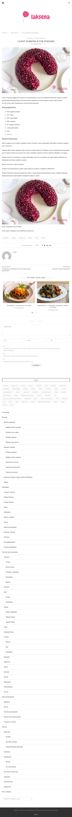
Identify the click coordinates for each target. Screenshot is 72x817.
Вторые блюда (9, 502)
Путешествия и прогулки (10, 552)
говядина (48, 389)
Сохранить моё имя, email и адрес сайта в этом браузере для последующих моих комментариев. (31, 349)
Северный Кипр (9, 632)
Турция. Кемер (10, 622)
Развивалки (7, 757)
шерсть (56, 401)
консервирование (46, 392)
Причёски (7, 752)
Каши (5, 507)
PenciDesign (54, 810)
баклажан (53, 385)
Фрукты (8, 582)
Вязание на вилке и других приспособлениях (18, 477)
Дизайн (8, 737)
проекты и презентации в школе (12, 398)
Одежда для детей (12, 442)
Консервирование (9, 542)
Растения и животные (11, 772)
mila (15, 252)
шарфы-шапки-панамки (44, 401)
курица (14, 238)
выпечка (25, 389)
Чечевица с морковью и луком (19, 305)
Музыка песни (8, 782)
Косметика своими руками (12, 717)
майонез (9, 134)
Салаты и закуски (40, 38)
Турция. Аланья (10, 617)
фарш (17, 401)
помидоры (48, 395)
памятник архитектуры (27, 395)
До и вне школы (11, 767)
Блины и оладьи (9, 517)
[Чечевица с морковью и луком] (19, 292)
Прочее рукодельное (10, 712)
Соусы (6, 522)
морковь (63, 392)
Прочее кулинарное (10, 547)
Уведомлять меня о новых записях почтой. (18, 361)
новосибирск (7, 395)
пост (55, 395)
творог (10, 401)
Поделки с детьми (10, 722)
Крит (5, 592)
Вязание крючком (9, 422)
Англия (6, 677)
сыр (4, 401)
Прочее (4, 727)
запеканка (26, 392)
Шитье (6, 707)
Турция (6, 607)
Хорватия (38, 385)
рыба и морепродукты (47, 398)
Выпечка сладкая (9, 532)
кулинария (9, 652)
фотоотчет (24, 401)
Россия (23, 385)
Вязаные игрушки (11, 437)
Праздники (7, 787)
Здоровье (7, 777)
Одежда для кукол (12, 472)
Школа (8, 762)
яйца (11, 405)
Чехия (6, 667)
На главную (5, 412)
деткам (64, 389)
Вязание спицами (9, 447)
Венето (8, 642)
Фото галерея (6, 792)
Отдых (8, 562)
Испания (6, 587)
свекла (43, 238)
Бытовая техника (11, 742)
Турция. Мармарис (11, 612)
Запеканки (7, 512)
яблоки (5, 405)
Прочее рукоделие (8, 697)
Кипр (5, 627)
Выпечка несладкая (10, 527)
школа (62, 401)
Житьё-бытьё (10, 567)
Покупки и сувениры (12, 572)
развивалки (27, 398)
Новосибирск (8, 687)
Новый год (22, 238)
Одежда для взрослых (13, 467)
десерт (56, 389)
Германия (7, 657)
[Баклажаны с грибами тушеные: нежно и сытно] (53, 292)
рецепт (30, 238)
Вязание (4, 417)
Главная (4, 32)
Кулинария (14, 32)
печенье (39, 395)
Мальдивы (7, 682)
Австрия (6, 672)
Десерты (7, 537)
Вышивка (7, 702)
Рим (7, 647)
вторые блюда (16, 389)
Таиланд (6, 557)
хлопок (33, 401)
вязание (33, 389)
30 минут (5, 385)
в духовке (6, 389)
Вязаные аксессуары (12, 432)
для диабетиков (7, 392)
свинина (64, 398)
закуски (18, 392)
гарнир (40, 389)
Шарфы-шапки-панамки (13, 427)
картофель (6, 238)
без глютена (62, 385)
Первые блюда (9, 497)
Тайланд (30, 385)
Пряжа (6, 482)
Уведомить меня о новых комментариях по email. (20, 356)
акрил (46, 385)
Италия (6, 637)
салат (36, 238)
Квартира (7, 732)
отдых (16, 395)
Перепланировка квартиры (14, 747)
